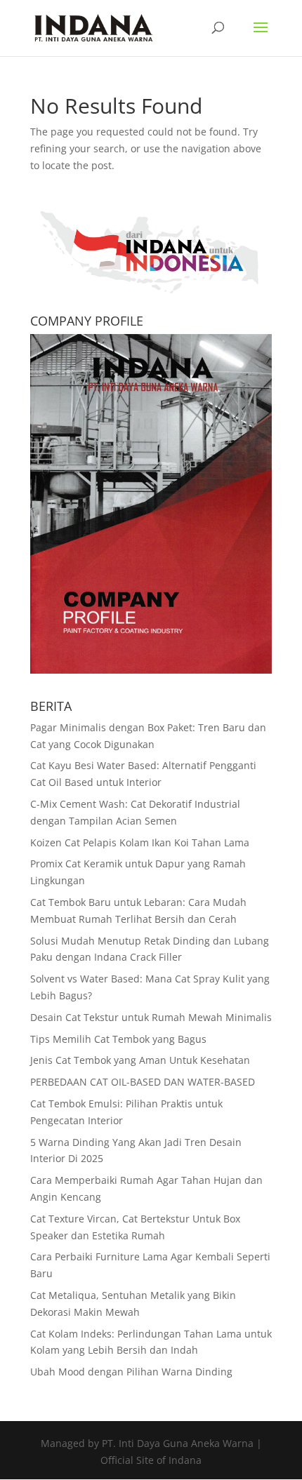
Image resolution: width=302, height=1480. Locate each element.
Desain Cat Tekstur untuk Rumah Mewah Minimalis (151, 1017)
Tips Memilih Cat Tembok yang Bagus (118, 1039)
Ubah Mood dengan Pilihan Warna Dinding (131, 1371)
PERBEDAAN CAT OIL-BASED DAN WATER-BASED (142, 1081)
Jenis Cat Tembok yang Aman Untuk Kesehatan (140, 1060)
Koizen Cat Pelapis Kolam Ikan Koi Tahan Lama (139, 842)
